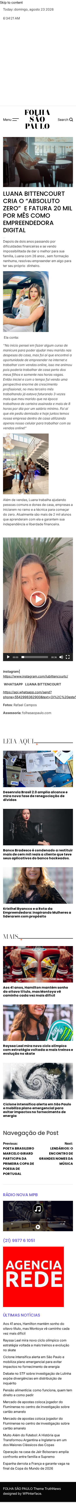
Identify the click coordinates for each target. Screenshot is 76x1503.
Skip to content (11, 2)
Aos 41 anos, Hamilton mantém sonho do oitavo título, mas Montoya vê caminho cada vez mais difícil (35, 991)
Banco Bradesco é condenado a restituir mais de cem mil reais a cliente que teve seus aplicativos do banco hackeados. (38, 854)
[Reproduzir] (8, 660)
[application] (38, 599)
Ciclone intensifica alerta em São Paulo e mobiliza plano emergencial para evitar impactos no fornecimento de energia (37, 1110)
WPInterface (31, 1493)
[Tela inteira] (68, 660)
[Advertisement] (38, 64)
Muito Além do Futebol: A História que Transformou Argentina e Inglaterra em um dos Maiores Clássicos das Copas (35, 1440)
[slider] (34, 657)
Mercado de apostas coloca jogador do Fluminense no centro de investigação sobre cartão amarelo (36, 1407)
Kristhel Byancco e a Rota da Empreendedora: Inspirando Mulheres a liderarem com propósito (37, 912)
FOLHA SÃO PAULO (37, 119)
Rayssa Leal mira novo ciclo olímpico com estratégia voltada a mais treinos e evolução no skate (38, 1050)
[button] (38, 599)
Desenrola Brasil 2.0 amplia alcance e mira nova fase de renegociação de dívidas (35, 796)
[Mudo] (61, 660)
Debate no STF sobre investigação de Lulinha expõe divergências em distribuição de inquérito (37, 1378)
